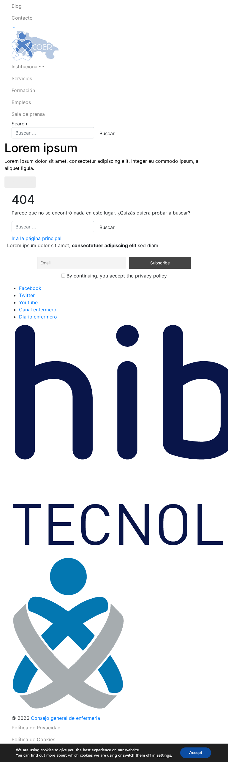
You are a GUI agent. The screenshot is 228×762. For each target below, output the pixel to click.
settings (164, 755)
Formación (23, 90)
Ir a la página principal (36, 238)
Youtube (28, 302)
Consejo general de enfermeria (65, 718)
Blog (17, 6)
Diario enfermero (38, 317)
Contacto (22, 18)
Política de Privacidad (36, 728)
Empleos (21, 102)
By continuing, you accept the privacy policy (116, 276)
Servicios (22, 78)
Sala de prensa (28, 114)
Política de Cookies (33, 739)
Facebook (30, 288)
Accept (195, 752)
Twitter (27, 295)
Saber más (20, 182)
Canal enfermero (37, 310)
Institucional (25, 67)
